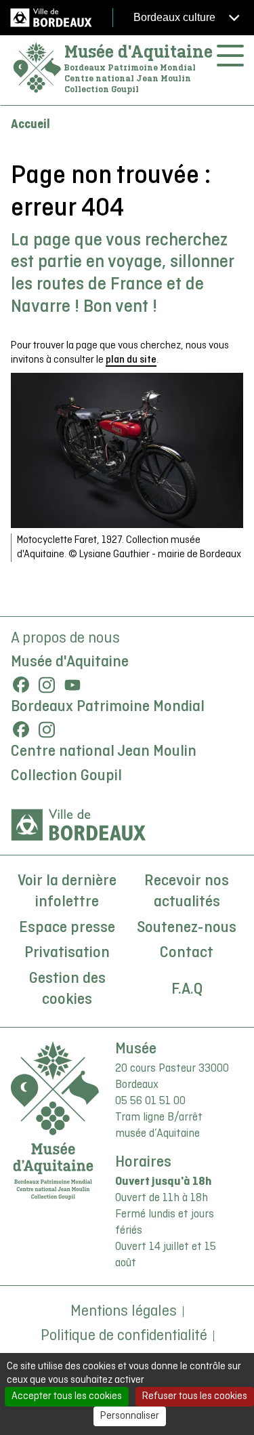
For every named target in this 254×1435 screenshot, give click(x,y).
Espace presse (67, 927)
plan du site (131, 360)
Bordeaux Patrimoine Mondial (108, 707)
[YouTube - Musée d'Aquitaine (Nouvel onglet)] (72, 684)
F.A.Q (187, 989)
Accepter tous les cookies (67, 1396)
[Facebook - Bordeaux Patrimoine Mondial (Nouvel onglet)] (21, 729)
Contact (186, 953)
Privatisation (67, 953)
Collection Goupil (66, 776)
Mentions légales (123, 1311)
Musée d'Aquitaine (138, 51)
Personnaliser (129, 1416)
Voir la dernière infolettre (67, 892)
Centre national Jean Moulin (103, 751)
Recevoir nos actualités (186, 892)
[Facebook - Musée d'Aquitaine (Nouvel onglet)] (21, 684)
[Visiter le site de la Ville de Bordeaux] (78, 825)
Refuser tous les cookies (194, 1396)
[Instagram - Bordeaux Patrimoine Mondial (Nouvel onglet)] (47, 729)
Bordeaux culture (175, 17)
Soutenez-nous (186, 927)
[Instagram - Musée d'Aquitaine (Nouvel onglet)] (47, 684)
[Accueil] (37, 68)
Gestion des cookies (67, 989)
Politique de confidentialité (124, 1336)
